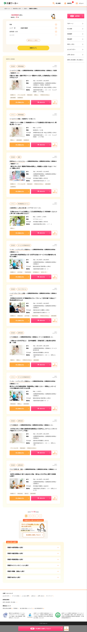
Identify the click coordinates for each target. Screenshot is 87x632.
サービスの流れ (15, 596)
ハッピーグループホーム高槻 (17, 293)
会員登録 (75, 16)
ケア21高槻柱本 (14, 337)
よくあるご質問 (25, 596)
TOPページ (70, 23)
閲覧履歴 (69, 39)
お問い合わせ (70, 54)
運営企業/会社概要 (7, 608)
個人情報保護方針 (39, 608)
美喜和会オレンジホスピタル (17, 161)
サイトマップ (49, 596)
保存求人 (69, 3)
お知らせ (33, 596)
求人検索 (58, 3)
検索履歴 (69, 34)
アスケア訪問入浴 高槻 (16, 469)
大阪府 (25, 8)
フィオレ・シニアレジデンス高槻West (20, 249)
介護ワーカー (7, 8)
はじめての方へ (71, 49)
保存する (55, 103)
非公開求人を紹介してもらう (41, 628)
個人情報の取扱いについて (26, 608)
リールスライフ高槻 (15, 70)
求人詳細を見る (20, 102)
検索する (32, 48)
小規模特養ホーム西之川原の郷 (18, 208)
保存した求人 (70, 44)
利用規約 (16, 608)
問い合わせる (41, 102)
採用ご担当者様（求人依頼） (75, 59)
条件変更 (66, 629)
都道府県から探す (17, 8)
